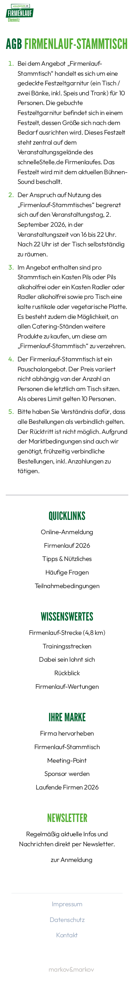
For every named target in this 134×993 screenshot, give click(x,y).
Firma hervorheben (67, 733)
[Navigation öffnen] (120, 12)
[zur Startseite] (20, 13)
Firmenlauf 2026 (67, 545)
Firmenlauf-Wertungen (67, 686)
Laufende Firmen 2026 (67, 787)
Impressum (67, 904)
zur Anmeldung (71, 860)
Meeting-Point (66, 760)
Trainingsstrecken (67, 646)
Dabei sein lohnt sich (67, 659)
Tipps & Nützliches (67, 559)
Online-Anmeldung (67, 532)
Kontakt (67, 935)
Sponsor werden (67, 773)
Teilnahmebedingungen (67, 586)
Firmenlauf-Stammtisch (67, 747)
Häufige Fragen (67, 572)
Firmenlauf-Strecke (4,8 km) (67, 632)
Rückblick (67, 673)
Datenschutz (67, 920)
